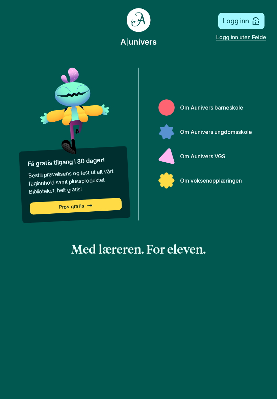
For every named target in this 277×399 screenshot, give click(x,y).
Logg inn (235, 21)
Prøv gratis (71, 206)
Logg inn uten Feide (241, 37)
